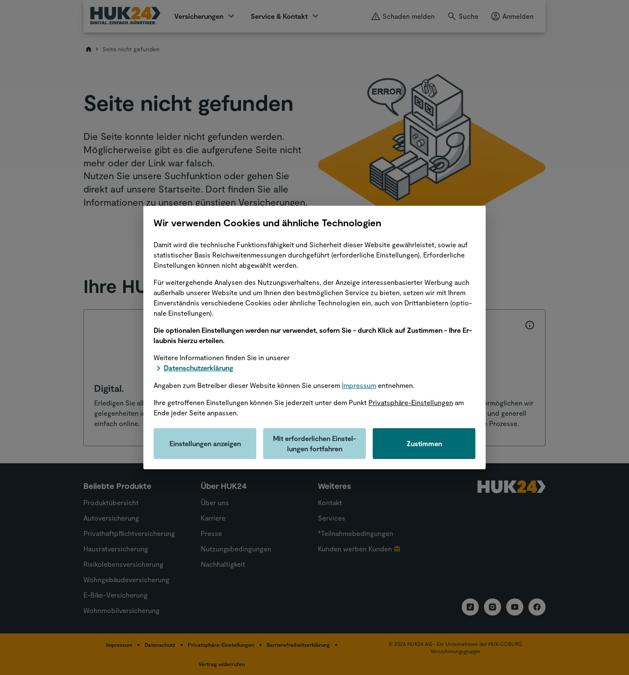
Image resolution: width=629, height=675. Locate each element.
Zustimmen (424, 443)
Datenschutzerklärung (198, 368)
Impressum (359, 385)
